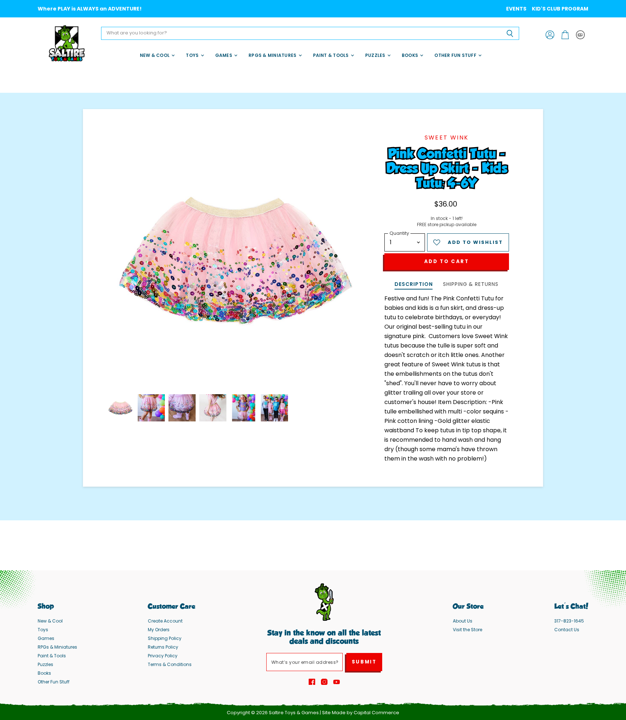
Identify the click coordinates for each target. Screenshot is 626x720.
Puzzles (376, 55)
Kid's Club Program (560, 8)
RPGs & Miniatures (273, 55)
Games (224, 55)
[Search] (509, 33)
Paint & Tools (331, 55)
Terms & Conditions (170, 664)
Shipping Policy (164, 638)
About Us (462, 621)
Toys (193, 55)
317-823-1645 (569, 621)
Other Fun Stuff (455, 55)
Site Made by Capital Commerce (360, 712)
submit (364, 661)
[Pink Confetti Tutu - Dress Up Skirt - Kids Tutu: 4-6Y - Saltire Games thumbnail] (120, 408)
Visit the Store (467, 630)
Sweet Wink (447, 137)
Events (516, 8)
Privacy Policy (163, 656)
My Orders (159, 630)
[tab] (414, 285)
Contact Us (566, 630)
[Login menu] (580, 35)
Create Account (165, 621)
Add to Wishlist (475, 242)
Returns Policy (163, 647)
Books (410, 55)
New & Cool (155, 55)
